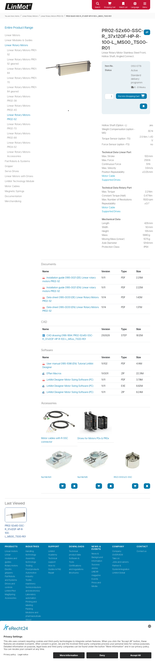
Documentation (13, 196)
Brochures (74, 572)
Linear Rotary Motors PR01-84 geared (22, 89)
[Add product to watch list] (143, 106)
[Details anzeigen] (16, 515)
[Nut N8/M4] (59, 461)
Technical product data (75, 553)
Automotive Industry (31, 574)
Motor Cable (108, 175)
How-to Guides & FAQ (54, 567)
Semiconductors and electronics (33, 589)
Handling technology (31, 553)
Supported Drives (111, 179)
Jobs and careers (120, 561)
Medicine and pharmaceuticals (33, 614)
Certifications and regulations (76, 567)
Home (17, 16)
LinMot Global (118, 572)
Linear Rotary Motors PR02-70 (18, 126)
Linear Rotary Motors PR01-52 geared (22, 61)
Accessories (10, 598)
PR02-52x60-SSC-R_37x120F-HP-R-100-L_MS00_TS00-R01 (88, 16)
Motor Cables (12, 186)
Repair (51, 572)
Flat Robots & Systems (17, 161)
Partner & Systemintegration (120, 567)
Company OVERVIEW (117, 553)
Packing (29, 608)
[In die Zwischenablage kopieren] (147, 32)
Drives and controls (10, 585)
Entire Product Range (19, 27)
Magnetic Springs (14, 191)
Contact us (142, 551)
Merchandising (13, 201)
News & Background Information (97, 557)
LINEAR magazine (96, 573)
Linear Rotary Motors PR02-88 (18, 135)
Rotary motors (11, 565)
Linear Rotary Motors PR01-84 (22, 70)
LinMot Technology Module (19, 181)
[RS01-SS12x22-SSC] (132, 461)
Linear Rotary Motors (30, 16)
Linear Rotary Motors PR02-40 (18, 107)
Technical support (52, 560)
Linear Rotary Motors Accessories (18, 154)
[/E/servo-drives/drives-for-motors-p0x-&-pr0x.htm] (96, 421)
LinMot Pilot (10, 590)
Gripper (9, 166)
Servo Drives (12, 171)
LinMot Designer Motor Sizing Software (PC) (70, 379)
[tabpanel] (68, 67)
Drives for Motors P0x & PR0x (93, 438)
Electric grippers (9, 571)
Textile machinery (30, 581)
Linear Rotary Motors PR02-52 (52, 16)
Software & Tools (74, 560)
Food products (32, 569)
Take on (116, 558)
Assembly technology (31, 560)
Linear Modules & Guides (18, 40)
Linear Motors (12, 35)
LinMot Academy (52, 553)
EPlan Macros (54, 373)
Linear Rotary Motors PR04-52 (18, 144)
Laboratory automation (31, 596)
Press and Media (96, 584)
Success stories (96, 566)
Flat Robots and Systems (11, 578)
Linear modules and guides (11, 558)
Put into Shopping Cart (129, 96)
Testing (29, 565)
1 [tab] (68, 110)
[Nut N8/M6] (96, 461)
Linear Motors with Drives (19, 176)
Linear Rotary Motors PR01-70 (22, 80)
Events (95, 578)
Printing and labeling (31, 603)
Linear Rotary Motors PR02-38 (18, 98)
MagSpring (10, 594)
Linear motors (11, 551)
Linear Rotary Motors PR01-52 (22, 52)
